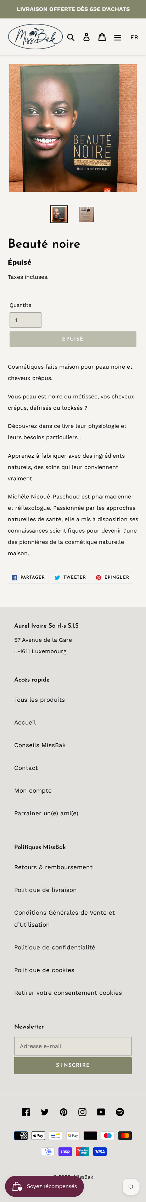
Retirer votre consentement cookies (68, 992)
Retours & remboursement (53, 867)
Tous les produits (39, 699)
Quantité (21, 305)
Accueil (25, 722)
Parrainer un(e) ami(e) (46, 813)
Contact (26, 767)
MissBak (83, 1177)
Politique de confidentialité (54, 947)
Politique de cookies (44, 970)
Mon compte (33, 790)
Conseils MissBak (40, 745)
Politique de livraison (45, 889)
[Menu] (117, 36)
